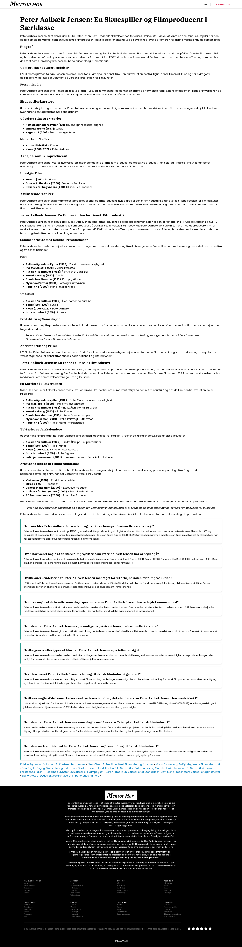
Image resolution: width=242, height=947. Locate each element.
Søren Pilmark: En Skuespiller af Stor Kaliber (132, 772)
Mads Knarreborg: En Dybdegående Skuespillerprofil (188, 764)
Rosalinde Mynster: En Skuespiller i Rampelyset (74, 772)
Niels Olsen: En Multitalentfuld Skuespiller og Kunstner (120, 764)
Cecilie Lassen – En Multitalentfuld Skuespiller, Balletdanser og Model (120, 768)
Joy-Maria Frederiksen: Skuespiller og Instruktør (190, 772)
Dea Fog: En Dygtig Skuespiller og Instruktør (48, 768)
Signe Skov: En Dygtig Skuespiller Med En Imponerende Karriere (60, 775)
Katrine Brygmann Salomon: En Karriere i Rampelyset (53, 764)
